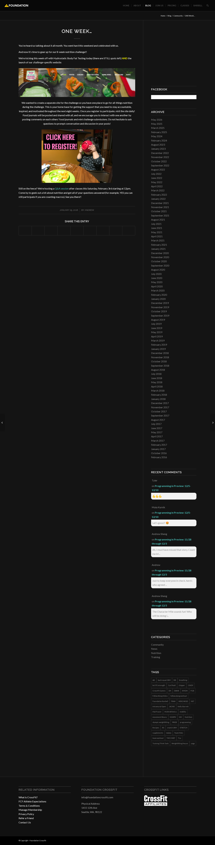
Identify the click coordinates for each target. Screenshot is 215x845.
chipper (182, 685)
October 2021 (159, 211)
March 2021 (157, 240)
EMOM (185, 691)
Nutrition (156, 652)
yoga (193, 743)
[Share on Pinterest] (64, 230)
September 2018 (160, 365)
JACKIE (172, 706)
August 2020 (158, 269)
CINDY (190, 685)
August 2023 (158, 144)
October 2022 (159, 161)
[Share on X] (38, 230)
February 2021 (159, 244)
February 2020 (159, 294)
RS (163, 728)
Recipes (156, 728)
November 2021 (160, 207)
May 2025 (156, 123)
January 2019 (158, 348)
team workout (158, 738)
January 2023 (158, 148)
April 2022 (157, 186)
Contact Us (25, 822)
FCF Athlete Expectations (32, 801)
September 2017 (160, 415)
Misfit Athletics (170, 712)
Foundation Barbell (160, 701)
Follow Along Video (160, 696)
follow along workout (178, 696)
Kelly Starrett (183, 706)
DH (170, 691)
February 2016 (159, 457)
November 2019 (160, 307)
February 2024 (159, 140)
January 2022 (158, 198)
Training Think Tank (161, 743)
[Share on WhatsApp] (51, 230)
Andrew (89, 210)
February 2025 (159, 132)
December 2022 (160, 152)
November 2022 (160, 157)
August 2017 (158, 419)
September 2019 (160, 315)
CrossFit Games (159, 691)
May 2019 (156, 332)
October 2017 (159, 411)
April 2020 (157, 286)
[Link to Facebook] (184, 840)
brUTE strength (159, 685)
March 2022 (157, 190)
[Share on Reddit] (115, 230)
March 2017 (157, 440)
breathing (183, 680)
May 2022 (156, 182)
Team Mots (178, 733)
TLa (179, 738)
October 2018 (159, 361)
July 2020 (156, 273)
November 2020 (160, 257)
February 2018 (159, 394)
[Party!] (2, 422)
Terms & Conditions (29, 805)
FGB (192, 691)
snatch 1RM (172, 728)
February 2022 (159, 194)
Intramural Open (159, 706)
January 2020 (158, 298)
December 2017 (160, 403)
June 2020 (156, 277)
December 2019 (160, 302)
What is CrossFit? (28, 797)
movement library (160, 717)
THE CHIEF (171, 738)
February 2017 (159, 444)
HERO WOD (183, 701)
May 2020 (156, 282)
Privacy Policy (26, 813)
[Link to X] (194, 840)
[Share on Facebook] (25, 230)
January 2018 (158, 398)
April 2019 (157, 336)
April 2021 (157, 236)
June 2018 (156, 378)
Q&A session (62, 188)
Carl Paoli (172, 685)
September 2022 (160, 165)
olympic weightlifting (161, 722)
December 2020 (160, 253)
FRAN (173, 701)
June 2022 (156, 177)
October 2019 (159, 311)
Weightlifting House (180, 743)
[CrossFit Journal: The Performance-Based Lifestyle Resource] (156, 804)
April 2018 (157, 386)
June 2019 (156, 328)
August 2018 (158, 369)
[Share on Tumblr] (90, 230)
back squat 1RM (164, 680)
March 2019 (157, 340)
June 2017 (156, 428)
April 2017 (157, 436)
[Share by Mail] (128, 230)
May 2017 (156, 432)
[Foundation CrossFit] (16, 5)
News (154, 648)
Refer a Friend (26, 818)
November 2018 (160, 357)
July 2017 (156, 423)
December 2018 (160, 352)
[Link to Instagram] (189, 840)
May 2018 (156, 382)
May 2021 (156, 232)
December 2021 (160, 202)
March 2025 (157, 127)
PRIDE (174, 722)
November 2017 (160, 407)
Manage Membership (30, 809)
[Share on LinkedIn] (77, 230)
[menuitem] (126, 5)
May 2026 (156, 119)
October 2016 (159, 453)
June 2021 (156, 227)
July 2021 (156, 223)
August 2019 (158, 319)
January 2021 (158, 248)
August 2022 (158, 169)
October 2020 (159, 261)
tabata (168, 733)
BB (175, 680)
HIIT (192, 701)
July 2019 (156, 323)
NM (180, 717)
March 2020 (157, 290)
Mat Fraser (157, 712)
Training (155, 657)
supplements (158, 733)
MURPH (173, 717)
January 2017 (158, 448)
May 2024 (156, 136)
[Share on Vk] (102, 230)
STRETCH (183, 728)
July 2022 (156, 173)
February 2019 (159, 344)
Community (157, 644)
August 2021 (158, 219)
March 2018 (157, 390)
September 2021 (160, 215)
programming (185, 722)
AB (154, 680)
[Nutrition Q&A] (212, 422)
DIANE (176, 691)
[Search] (207, 5)
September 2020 (160, 265)
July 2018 (156, 373)
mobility (183, 712)
